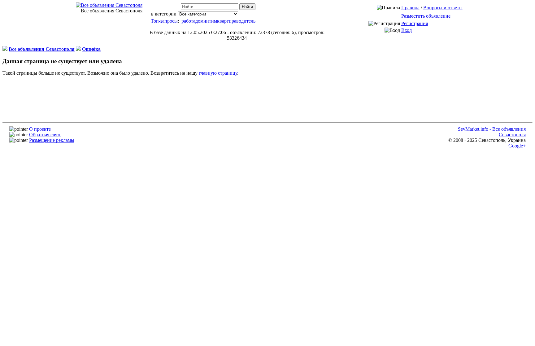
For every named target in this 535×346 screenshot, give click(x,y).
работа (188, 21)
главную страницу (218, 73)
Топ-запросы (164, 21)
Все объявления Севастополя (42, 49)
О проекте (40, 129)
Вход (406, 30)
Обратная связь (45, 134)
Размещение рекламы (51, 140)
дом (199, 21)
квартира (226, 21)
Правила (410, 7)
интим (210, 21)
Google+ (517, 145)
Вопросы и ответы (443, 7)
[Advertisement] (271, 151)
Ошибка (91, 49)
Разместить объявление (425, 16)
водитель (245, 21)
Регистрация (414, 23)
